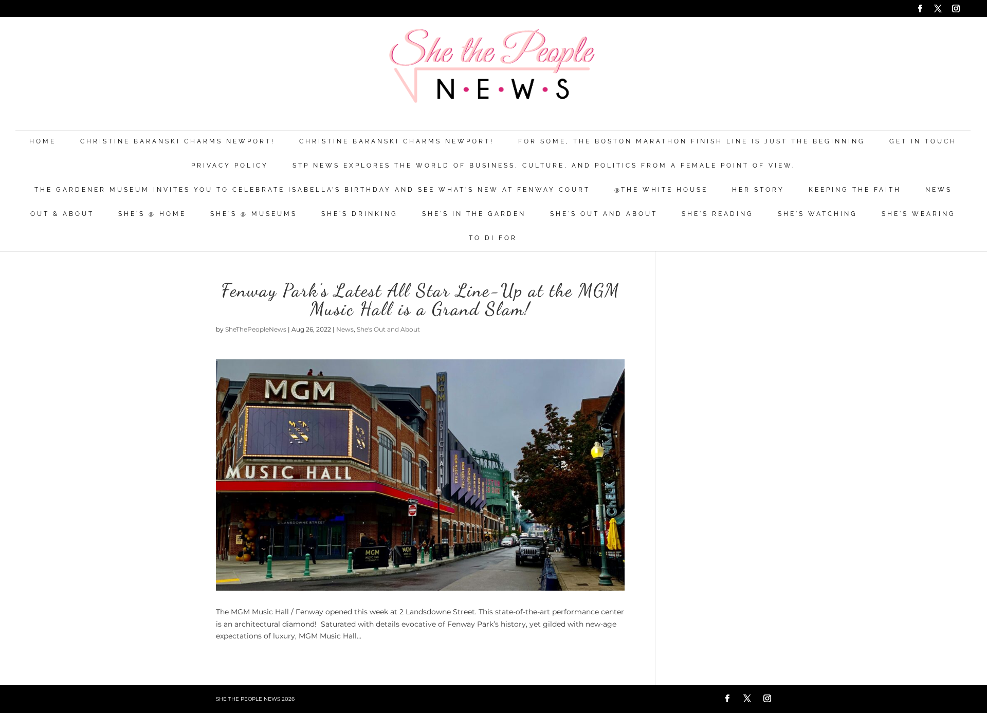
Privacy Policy (229, 165)
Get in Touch (923, 141)
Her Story (758, 190)
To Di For (493, 238)
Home (42, 141)
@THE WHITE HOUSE (661, 190)
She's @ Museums (253, 214)
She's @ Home (152, 214)
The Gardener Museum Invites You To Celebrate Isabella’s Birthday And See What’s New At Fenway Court (312, 190)
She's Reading (718, 214)
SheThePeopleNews (255, 329)
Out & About (62, 214)
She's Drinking (359, 214)
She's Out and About (603, 214)
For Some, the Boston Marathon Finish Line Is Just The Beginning (691, 141)
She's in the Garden (474, 214)
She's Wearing (919, 214)
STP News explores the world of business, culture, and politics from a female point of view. (544, 165)
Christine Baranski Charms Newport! (177, 141)
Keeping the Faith (855, 190)
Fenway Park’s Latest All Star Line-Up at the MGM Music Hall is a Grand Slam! (420, 299)
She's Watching (817, 214)
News (938, 190)
